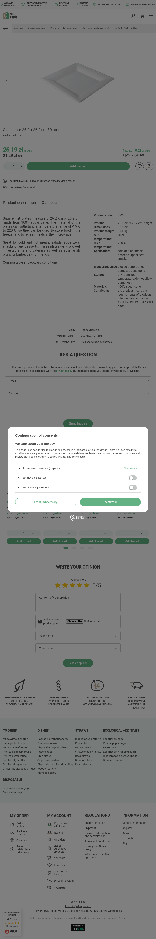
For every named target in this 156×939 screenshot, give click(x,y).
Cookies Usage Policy (102, 449)
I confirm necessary (45, 502)
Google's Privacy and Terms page (66, 456)
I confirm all (110, 502)
